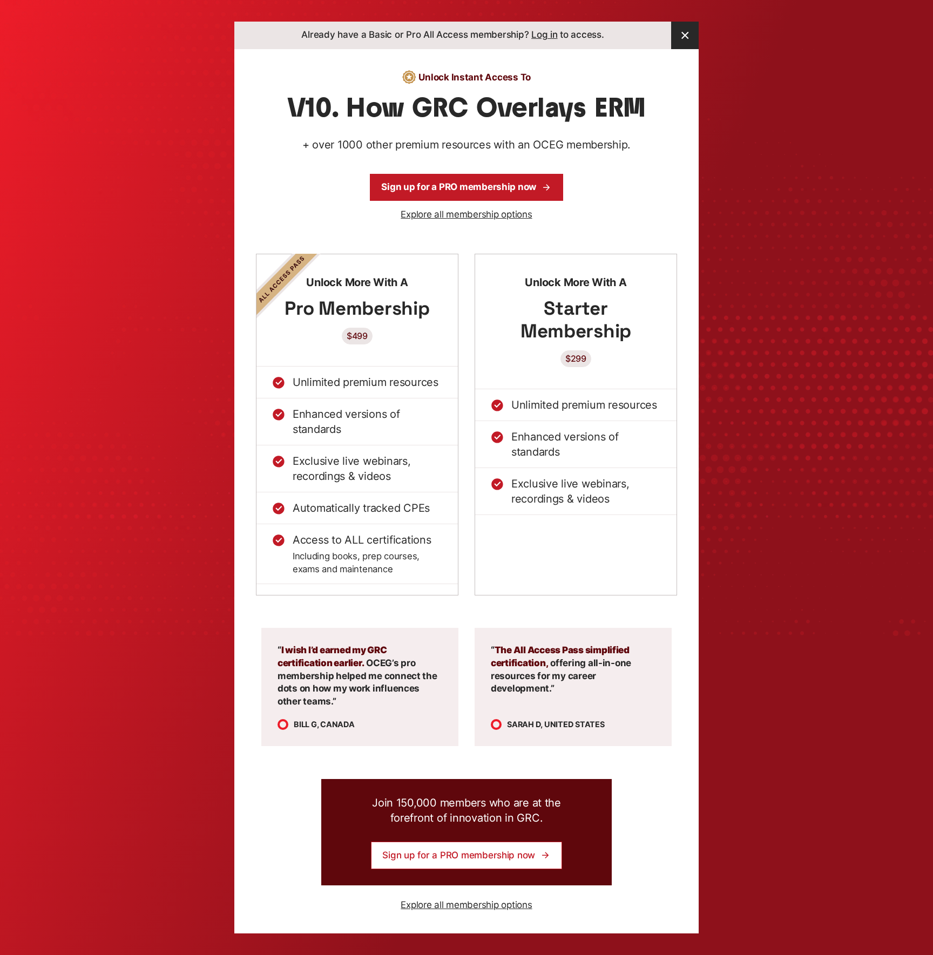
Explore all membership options (466, 214)
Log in (544, 34)
